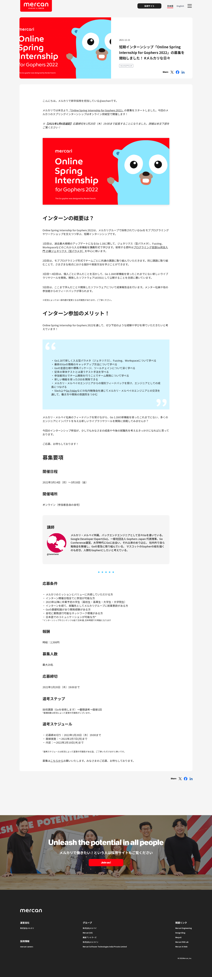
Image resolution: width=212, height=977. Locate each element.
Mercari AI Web (181, 946)
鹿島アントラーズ (89, 937)
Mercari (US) (88, 932)
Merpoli (178, 937)
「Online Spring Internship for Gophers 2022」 (96, 110)
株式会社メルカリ (27, 928)
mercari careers (26, 946)
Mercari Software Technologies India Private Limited (105, 946)
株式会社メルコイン (90, 942)
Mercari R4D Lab (181, 942)
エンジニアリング (126, 66)
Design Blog (180, 932)
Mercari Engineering (183, 928)
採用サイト (149, 5)
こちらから (56, 761)
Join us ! (106, 862)
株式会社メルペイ (90, 928)
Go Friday (71, 390)
